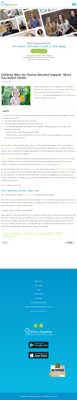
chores (6, 234)
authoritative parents (44, 234)
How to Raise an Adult (64, 169)
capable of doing (29, 195)
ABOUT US (38, 281)
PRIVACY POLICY (46, 307)
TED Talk (33, 169)
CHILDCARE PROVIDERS (38, 303)
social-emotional (9, 236)
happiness (30, 234)
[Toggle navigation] (74, 4)
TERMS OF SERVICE (31, 307)
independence (17, 234)
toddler (58, 234)
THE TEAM (38, 298)
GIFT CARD (38, 286)
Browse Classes (39, 51)
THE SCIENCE (38, 294)
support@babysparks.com (38, 311)
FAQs (38, 290)
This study (4, 159)
